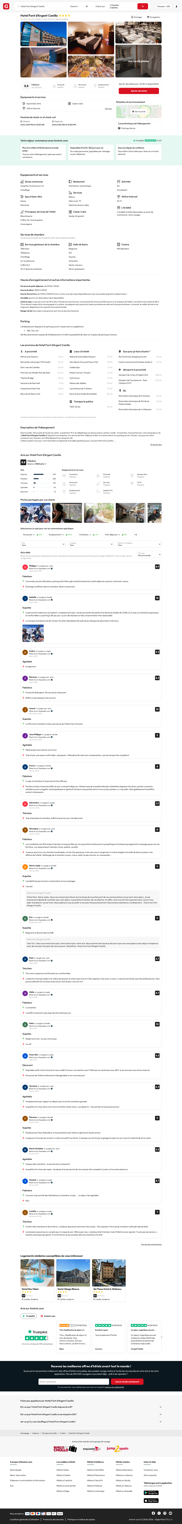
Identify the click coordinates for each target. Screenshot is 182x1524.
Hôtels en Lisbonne (124, 1475)
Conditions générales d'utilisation (24, 1519)
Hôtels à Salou (62, 1470)
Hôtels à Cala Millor (95, 1470)
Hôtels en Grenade (124, 1491)
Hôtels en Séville (123, 1480)
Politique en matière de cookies (81, 1519)
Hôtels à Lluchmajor (96, 1491)
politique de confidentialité (114, 1387)
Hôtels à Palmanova (96, 1475)
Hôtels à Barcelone (124, 1470)
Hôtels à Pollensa (94, 1485)
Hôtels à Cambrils (64, 1480)
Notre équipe (15, 1470)
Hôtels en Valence (124, 1485)
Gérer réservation (18, 1475)
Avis (11, 1485)
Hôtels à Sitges (62, 1491)
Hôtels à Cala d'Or (95, 1480)
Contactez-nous (151, 1470)
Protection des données (53, 1519)
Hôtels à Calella (63, 1475)
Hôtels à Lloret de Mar (66, 1485)
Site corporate (150, 1475)
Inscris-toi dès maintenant (127, 1381)
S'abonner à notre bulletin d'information (27, 1480)
